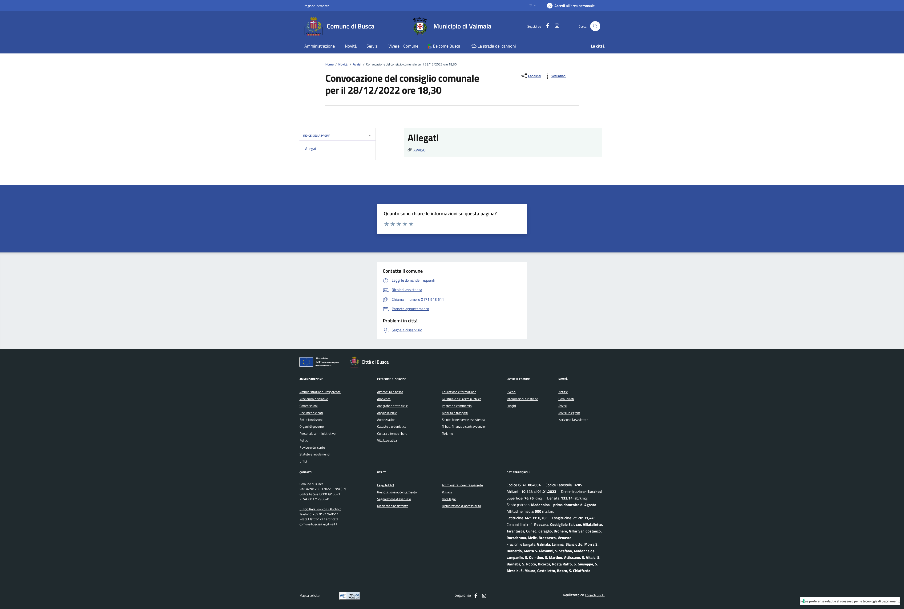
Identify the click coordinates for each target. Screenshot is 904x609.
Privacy (447, 492)
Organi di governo (311, 426)
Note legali (449, 499)
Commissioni (308, 405)
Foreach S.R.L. (595, 595)
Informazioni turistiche (522, 399)
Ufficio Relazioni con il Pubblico (320, 509)
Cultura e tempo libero (392, 433)
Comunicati (566, 399)
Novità (342, 64)
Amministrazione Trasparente (320, 391)
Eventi (511, 391)
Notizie (563, 391)
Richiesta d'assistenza (392, 505)
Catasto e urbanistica (391, 426)
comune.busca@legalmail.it (318, 524)
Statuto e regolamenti (314, 454)
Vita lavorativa (387, 440)
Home (329, 64)
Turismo (447, 433)
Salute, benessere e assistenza (463, 419)
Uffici (303, 461)
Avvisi (357, 64)
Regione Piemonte (316, 5)
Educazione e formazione (459, 391)
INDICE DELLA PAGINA (316, 135)
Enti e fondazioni (311, 419)
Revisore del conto (312, 447)
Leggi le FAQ (385, 485)
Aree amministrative (313, 399)
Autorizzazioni (386, 419)
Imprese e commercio (457, 405)
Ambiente (384, 399)
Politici (303, 440)
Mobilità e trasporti (455, 412)
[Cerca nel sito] (595, 26)
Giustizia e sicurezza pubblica (461, 399)
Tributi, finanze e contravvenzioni (464, 426)
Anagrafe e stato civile (392, 405)
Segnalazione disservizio (394, 499)
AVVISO (419, 150)
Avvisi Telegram (569, 412)
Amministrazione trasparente (462, 485)
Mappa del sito (309, 595)
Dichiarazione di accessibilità (461, 505)
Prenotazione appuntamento (397, 492)
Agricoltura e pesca (390, 391)
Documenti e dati (311, 412)
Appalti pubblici (387, 412)
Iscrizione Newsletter (573, 419)
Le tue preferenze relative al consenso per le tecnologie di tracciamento (850, 601)
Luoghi (511, 405)
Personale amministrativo (317, 433)
